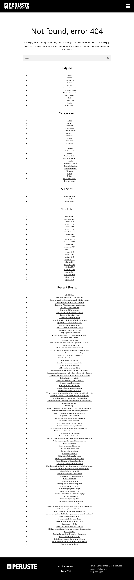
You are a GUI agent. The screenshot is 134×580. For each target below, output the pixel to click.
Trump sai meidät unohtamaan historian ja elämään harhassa (69, 300)
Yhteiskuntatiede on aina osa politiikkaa (69, 501)
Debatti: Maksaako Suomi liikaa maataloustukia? (69, 511)
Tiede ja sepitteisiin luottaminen (69, 333)
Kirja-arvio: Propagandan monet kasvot (69, 355)
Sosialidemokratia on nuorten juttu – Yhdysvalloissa (69, 398)
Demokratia (69, 126)
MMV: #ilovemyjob (69, 443)
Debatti (69, 123)
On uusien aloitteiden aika (69, 481)
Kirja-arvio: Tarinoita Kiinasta (69, 307)
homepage (105, 42)
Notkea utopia (69, 406)
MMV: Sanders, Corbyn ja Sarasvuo (69, 358)
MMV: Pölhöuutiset (69, 479)
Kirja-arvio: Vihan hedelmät (69, 416)
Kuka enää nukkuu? (69, 88)
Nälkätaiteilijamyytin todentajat (69, 489)
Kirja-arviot (69, 141)
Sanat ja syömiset (69, 531)
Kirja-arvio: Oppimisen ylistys (69, 315)
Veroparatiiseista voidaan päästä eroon (69, 474)
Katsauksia (69, 136)
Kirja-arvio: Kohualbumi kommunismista (69, 297)
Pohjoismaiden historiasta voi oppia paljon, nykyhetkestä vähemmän (69, 373)
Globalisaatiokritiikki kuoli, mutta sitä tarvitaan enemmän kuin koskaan (69, 466)
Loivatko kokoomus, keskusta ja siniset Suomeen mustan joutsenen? (69, 401)
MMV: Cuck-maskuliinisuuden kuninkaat (69, 526)
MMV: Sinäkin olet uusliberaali (69, 516)
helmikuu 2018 (70, 239)
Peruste (69, 153)
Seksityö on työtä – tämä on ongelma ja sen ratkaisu (69, 320)
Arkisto (69, 75)
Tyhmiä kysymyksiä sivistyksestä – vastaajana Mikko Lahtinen (69, 375)
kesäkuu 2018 (69, 229)
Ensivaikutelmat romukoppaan (69, 433)
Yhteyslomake (69, 105)
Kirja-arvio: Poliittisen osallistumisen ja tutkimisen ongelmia (69, 468)
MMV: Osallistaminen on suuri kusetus (69, 423)
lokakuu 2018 (69, 222)
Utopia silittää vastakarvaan (70, 448)
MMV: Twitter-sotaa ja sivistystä (69, 368)
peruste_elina (68, 201)
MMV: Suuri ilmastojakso (69, 496)
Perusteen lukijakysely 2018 (69, 499)
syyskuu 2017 (69, 252)
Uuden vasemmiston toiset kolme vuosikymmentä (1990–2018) (69, 343)
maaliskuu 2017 (69, 264)
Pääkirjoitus (69, 171)
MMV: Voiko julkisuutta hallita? (69, 536)
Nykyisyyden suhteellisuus (69, 544)
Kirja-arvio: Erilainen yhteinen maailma (70, 463)
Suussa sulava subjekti (69, 524)
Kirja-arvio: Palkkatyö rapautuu (69, 325)
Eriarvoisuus (69, 128)
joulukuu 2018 (69, 217)
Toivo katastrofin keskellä (69, 360)
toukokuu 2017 (69, 259)
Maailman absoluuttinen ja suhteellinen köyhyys (69, 494)
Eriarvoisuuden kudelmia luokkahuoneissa (70, 380)
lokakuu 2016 (69, 277)
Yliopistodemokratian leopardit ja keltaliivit (69, 302)
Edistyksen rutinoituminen (69, 340)
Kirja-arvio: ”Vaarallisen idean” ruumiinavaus (70, 305)
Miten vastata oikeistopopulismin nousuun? (69, 458)
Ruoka (69, 173)
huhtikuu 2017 (69, 262)
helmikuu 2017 (70, 267)
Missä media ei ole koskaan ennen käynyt (69, 521)
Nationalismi (69, 151)
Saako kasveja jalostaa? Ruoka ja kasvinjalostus (69, 539)
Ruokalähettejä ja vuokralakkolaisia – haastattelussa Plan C (69, 428)
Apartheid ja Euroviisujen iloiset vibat (69, 323)
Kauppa (69, 138)
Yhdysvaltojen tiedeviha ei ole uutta (69, 330)
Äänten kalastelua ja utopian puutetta (69, 388)
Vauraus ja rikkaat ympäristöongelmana (69, 484)
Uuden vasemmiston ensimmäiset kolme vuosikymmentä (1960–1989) (69, 393)
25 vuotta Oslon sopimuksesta (69, 345)
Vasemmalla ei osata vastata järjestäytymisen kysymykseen (69, 395)
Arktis (70, 121)
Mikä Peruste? (69, 95)
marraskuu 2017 (69, 247)
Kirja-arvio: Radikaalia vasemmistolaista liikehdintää (69, 335)
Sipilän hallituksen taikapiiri (69, 471)
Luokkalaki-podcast (69, 90)
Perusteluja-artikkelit (69, 158)
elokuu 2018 (69, 227)
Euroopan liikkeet (69, 131)
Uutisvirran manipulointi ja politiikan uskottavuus (69, 441)
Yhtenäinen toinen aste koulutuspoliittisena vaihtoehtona (69, 370)
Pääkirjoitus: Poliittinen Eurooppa (69, 456)
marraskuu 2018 (69, 219)
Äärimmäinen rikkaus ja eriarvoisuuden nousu (69, 504)
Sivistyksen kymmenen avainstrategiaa (69, 363)
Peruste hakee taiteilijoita (69, 451)
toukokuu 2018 (69, 232)
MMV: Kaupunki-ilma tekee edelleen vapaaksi (69, 431)
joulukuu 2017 (69, 244)
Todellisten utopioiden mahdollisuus (69, 519)
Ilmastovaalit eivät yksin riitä (69, 365)
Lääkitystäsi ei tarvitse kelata (69, 486)
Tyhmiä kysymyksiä (69, 178)
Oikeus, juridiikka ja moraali (69, 310)
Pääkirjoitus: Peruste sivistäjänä (69, 385)
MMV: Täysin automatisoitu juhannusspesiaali (69, 413)
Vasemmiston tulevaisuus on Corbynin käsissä (69, 418)
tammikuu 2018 (69, 242)
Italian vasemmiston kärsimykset (69, 446)
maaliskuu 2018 (69, 237)
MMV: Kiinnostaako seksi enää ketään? (69, 312)
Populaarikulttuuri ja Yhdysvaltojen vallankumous (69, 534)
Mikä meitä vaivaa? (69, 93)
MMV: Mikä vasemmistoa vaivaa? (69, 390)
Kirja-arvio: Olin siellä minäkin (69, 436)
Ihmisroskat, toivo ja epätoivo (69, 378)
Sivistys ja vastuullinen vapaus (69, 383)
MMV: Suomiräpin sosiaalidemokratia (69, 509)
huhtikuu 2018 (69, 234)
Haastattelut (69, 133)
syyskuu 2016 (69, 280)
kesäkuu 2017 (69, 257)
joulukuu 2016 (69, 272)
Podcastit (70, 161)
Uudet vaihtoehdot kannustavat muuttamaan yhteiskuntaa (69, 411)
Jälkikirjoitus (69, 295)
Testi (69, 98)
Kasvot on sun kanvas (69, 453)
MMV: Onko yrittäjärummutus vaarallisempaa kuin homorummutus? (69, 408)
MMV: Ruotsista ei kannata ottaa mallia (70, 328)
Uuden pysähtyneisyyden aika (69, 491)
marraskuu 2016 (69, 274)
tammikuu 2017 (69, 269)
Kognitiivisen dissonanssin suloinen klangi (69, 353)
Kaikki (69, 83)
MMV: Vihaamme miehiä (69, 338)
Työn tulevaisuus (69, 181)
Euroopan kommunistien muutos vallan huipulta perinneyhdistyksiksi (69, 438)
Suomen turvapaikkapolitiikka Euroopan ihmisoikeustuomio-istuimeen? (69, 514)
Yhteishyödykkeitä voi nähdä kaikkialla (69, 476)
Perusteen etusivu (69, 156)
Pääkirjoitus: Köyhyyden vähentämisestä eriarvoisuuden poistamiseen (69, 506)
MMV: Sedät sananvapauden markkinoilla (69, 348)
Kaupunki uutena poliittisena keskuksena (69, 461)
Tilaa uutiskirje (69, 100)
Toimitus (69, 103)
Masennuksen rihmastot (69, 403)
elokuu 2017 (69, 254)
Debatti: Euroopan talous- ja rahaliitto (69, 426)
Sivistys (69, 176)
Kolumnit (69, 143)
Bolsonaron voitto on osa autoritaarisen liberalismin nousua (69, 350)
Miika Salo (67, 196)
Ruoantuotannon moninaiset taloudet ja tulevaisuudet (69, 541)
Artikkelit (71, 148)
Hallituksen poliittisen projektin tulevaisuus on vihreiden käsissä (69, 529)
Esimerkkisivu (69, 80)
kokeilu (69, 85)
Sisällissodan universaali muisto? (69, 421)
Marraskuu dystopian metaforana (69, 317)
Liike (69, 146)
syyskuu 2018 (69, 224)
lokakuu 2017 (69, 249)
